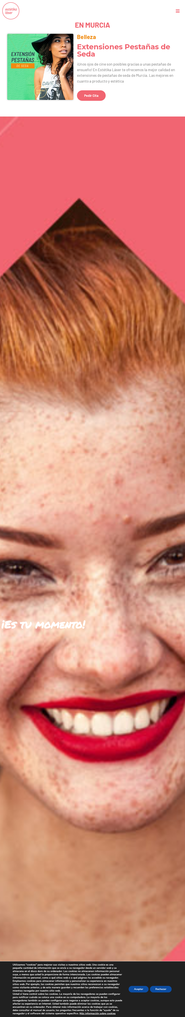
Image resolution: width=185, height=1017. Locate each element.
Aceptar (138, 989)
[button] (91, 95)
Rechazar (160, 989)
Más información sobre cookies (97, 1013)
